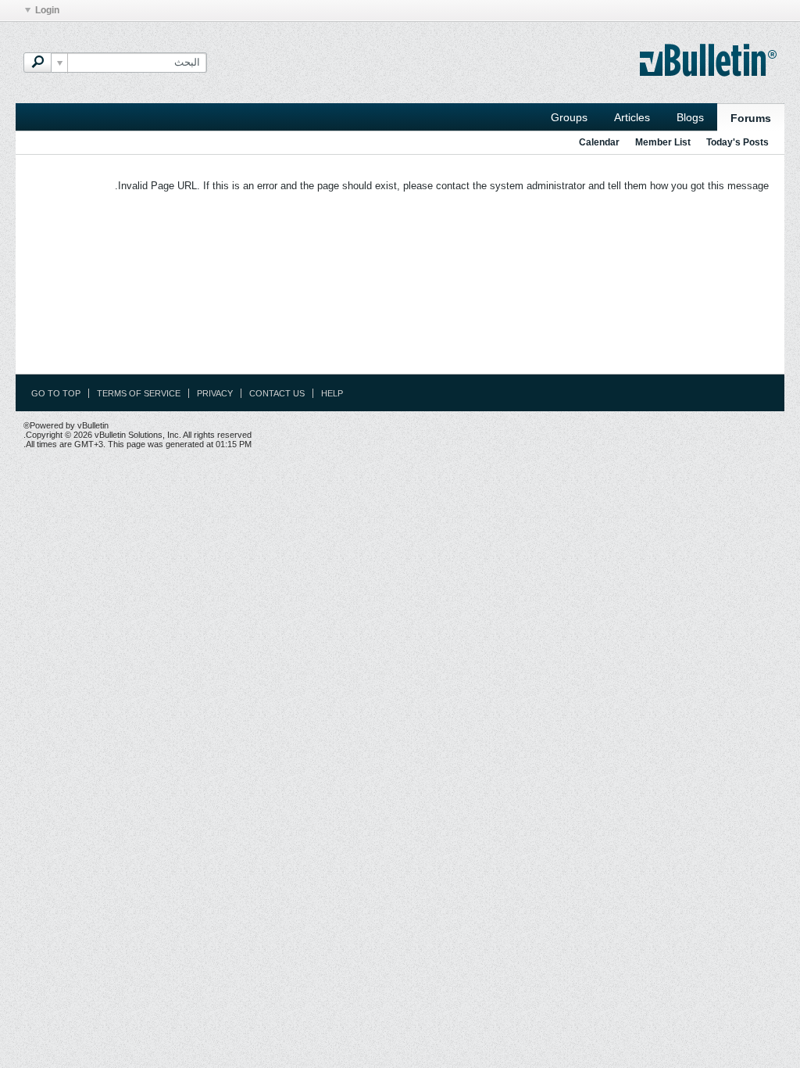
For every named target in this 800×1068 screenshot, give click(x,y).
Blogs (690, 117)
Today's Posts (737, 142)
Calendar (599, 142)
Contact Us (277, 393)
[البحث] (37, 62)
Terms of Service (138, 393)
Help (332, 393)
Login (47, 10)
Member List (663, 142)
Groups (569, 117)
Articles (632, 117)
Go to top (55, 393)
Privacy (215, 393)
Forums (750, 118)
